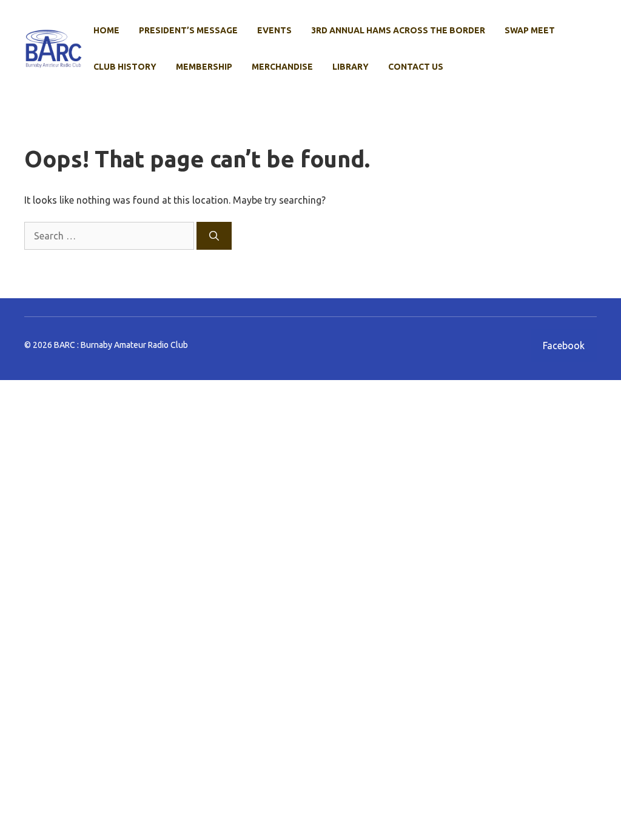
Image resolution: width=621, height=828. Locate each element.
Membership (204, 67)
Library (350, 67)
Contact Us (415, 67)
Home (106, 30)
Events (274, 30)
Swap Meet (530, 30)
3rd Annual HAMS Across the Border (398, 30)
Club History (124, 67)
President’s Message (188, 30)
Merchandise (282, 67)
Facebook (564, 345)
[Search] (214, 236)
